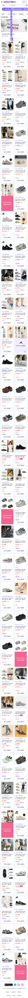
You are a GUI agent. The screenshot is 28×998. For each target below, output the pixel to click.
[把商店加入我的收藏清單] (25, 351)
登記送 (11, 12)
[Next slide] (12, 47)
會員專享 (11, 33)
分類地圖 (19, 995)
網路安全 (9, 995)
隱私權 (14, 995)
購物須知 (19, 992)
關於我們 (14, 992)
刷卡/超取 (11, 30)
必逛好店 (11, 27)
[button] (9, 38)
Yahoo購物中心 (10, 2)
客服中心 (8, 992)
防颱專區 (11, 24)
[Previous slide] (2, 47)
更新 (24, 988)
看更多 (11, 39)
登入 (24, 2)
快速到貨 (11, 18)
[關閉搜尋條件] (9, 5)
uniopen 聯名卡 (18, 9)
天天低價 (11, 21)
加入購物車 (8, 66)
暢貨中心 (11, 15)
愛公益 (11, 36)
